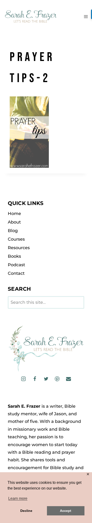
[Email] (68, 379)
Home (14, 213)
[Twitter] (46, 379)
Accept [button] (65, 511)
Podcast (16, 264)
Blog (13, 230)
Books (14, 256)
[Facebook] (35, 379)
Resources (19, 247)
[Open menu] (85, 16)
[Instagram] (23, 379)
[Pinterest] (57, 379)
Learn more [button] (17, 498)
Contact (16, 273)
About (14, 222)
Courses (16, 239)
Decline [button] (26, 511)
